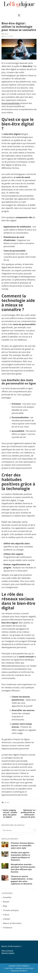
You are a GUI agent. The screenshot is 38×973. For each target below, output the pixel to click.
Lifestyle (6, 802)
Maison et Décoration (12, 923)
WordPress (23, 971)
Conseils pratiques (11, 910)
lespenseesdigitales (11, 103)
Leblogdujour (25, 966)
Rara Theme (29, 968)
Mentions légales (8, 953)
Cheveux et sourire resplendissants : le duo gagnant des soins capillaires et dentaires (22, 880)
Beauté (6, 901)
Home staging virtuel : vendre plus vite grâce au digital (10, 813)
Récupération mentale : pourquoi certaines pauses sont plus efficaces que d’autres (23, 868)
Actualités (7, 897)
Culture (6, 914)
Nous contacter (7, 950)
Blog (5, 906)
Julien (6, 34)
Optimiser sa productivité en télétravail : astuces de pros (28, 813)
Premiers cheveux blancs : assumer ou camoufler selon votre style (23, 845)
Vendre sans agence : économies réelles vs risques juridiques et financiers (20, 856)
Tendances (7, 927)
